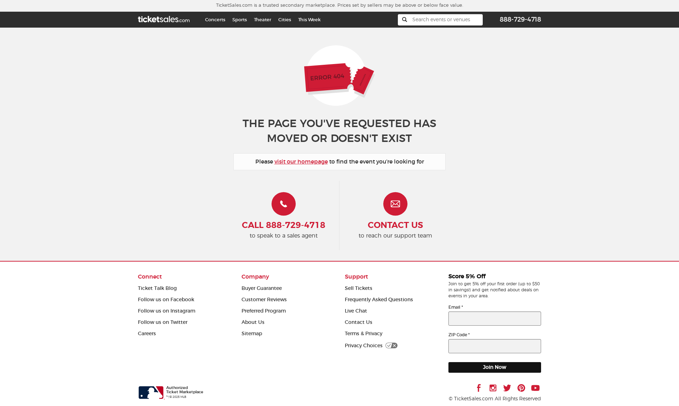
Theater (262, 19)
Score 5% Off (467, 276)
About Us (253, 322)
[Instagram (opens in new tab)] (493, 388)
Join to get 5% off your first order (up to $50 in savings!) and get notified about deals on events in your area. (494, 290)
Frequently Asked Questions (379, 300)
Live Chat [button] (356, 311)
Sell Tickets (358, 288)
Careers (147, 334)
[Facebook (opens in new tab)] (478, 388)
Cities (284, 19)
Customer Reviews (264, 300)
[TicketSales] (164, 18)
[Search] (404, 19)
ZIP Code (459, 334)
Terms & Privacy (363, 334)
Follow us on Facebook (166, 300)
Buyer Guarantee (262, 288)
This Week (309, 19)
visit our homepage (301, 161)
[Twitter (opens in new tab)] (507, 388)
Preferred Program (264, 311)
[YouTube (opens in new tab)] (535, 388)
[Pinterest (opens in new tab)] (521, 388)
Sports (239, 19)
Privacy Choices (364, 346)
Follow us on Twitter (162, 322)
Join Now (494, 367)
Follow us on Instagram (166, 311)
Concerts (215, 19)
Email (455, 307)
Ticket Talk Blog (157, 288)
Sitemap (252, 334)
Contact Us (358, 322)
